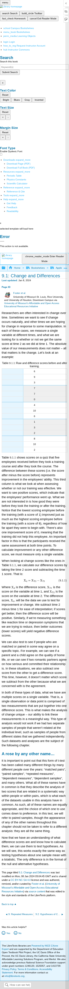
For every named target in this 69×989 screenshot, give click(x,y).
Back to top (8, 904)
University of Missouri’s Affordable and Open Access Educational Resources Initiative (31, 887)
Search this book (9, 61)
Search (7, 985)
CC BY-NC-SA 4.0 (21, 879)
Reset (5, 95)
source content (37, 891)
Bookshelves (38, 267)
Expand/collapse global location (65, 267)
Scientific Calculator (17, 183)
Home (17, 267)
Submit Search (10, 72)
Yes (8, 933)
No (19, 933)
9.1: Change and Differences (34, 872)
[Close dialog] (2, 241)
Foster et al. (19, 293)
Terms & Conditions (28, 969)
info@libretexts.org (14, 976)
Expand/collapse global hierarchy (5, 268)
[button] (12, 207)
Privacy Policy (9, 969)
